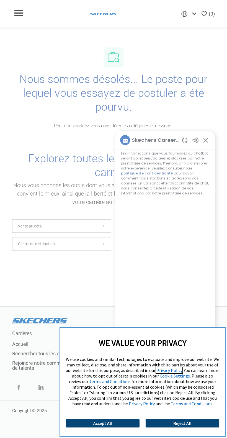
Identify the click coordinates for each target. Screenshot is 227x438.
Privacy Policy (169, 370)
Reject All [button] (182, 423)
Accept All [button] (102, 423)
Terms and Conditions (110, 381)
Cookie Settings (175, 376)
